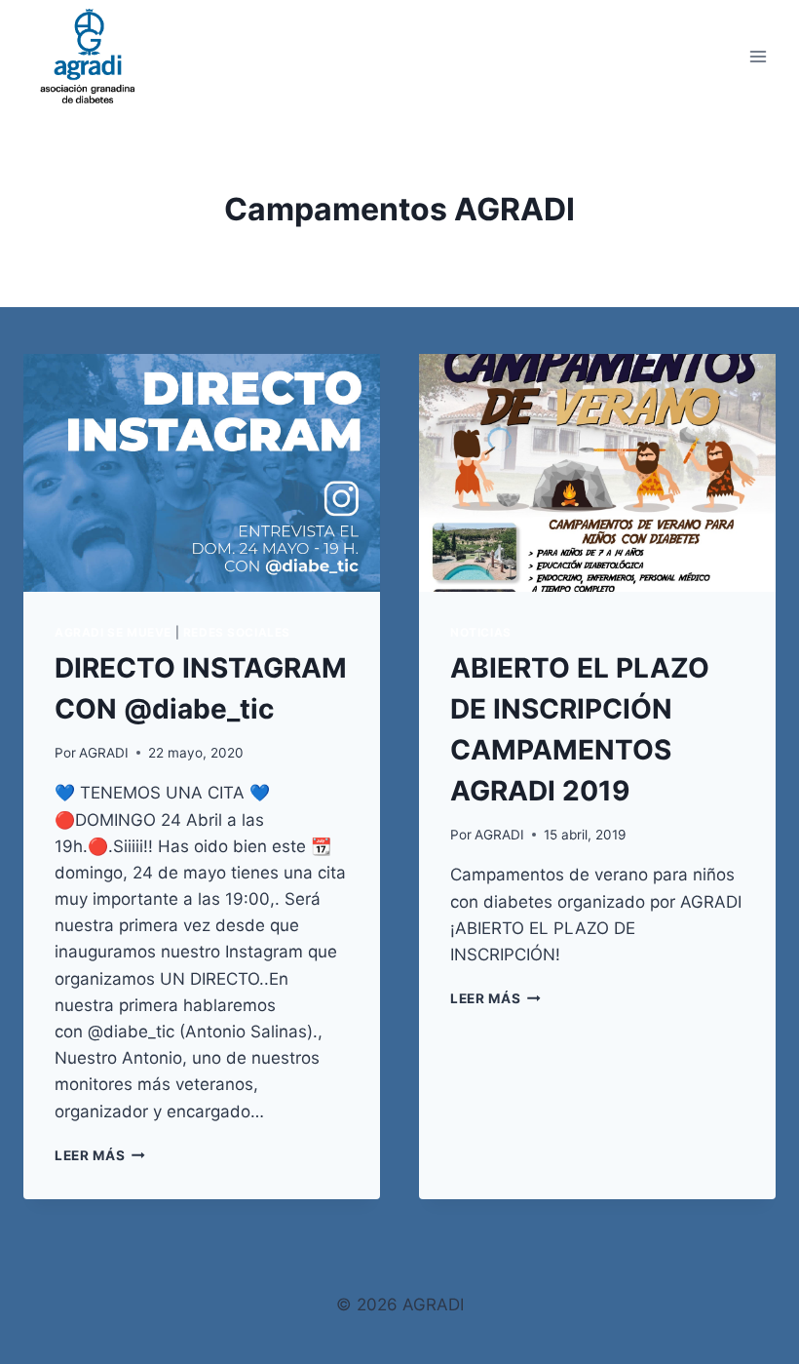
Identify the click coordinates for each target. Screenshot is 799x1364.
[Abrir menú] (758, 56)
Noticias (481, 632)
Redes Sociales (236, 632)
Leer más (100, 1155)
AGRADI (104, 752)
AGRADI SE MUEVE (113, 632)
